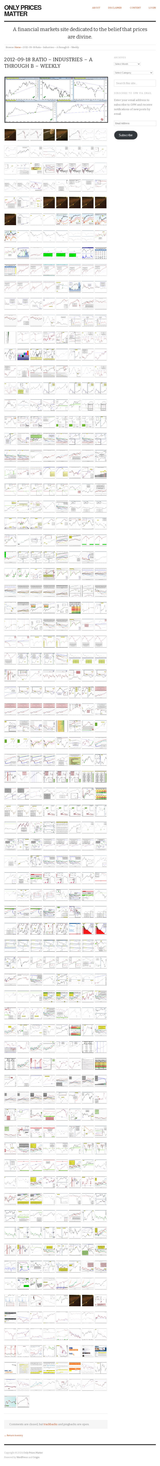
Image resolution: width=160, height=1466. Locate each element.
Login (152, 7)
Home (18, 47)
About (96, 7)
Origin (36, 1457)
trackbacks (51, 1424)
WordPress (22, 1457)
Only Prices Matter (22, 10)
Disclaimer (115, 7)
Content (135, 7)
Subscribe (125, 135)
